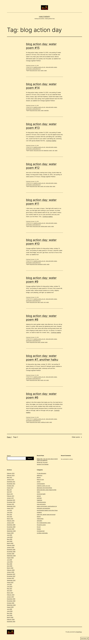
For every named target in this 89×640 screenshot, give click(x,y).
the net (39, 527)
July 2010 (9, 510)
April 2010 (9, 516)
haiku (38, 186)
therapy (39, 529)
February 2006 (10, 619)
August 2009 (10, 533)
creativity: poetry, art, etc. (39, 67)
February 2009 (10, 545)
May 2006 (9, 613)
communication (41, 483)
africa (31, 226)
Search (9, 455)
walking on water (45, 422)
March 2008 (10, 568)
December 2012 (11, 481)
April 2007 (9, 590)
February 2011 (10, 496)
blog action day (33, 70)
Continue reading (51, 140)
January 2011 (10, 498)
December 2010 (11, 500)
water (45, 70)
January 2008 (10, 572)
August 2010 (10, 508)
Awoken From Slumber (42, 464)
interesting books (41, 502)
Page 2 (15, 437)
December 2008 (11, 549)
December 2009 (11, 524)
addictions (39, 475)
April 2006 (9, 615)
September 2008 (11, 555)
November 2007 (11, 576)
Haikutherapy (44, 17)
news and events (50, 67)
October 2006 (10, 603)
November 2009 (11, 527)
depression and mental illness (44, 487)
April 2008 (9, 566)
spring (47, 186)
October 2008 (10, 553)
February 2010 (10, 520)
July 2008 (9, 559)
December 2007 (11, 574)
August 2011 (10, 487)
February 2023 (10, 475)
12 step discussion (41, 473)
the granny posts (41, 524)
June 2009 (9, 537)
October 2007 (10, 578)
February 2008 (10, 570)
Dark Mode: (83, 638)
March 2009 (10, 543)
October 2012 (10, 485)
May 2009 (9, 539)
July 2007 (9, 584)
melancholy (45, 150)
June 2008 (9, 561)
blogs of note (40, 479)
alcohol (39, 477)
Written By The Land (42, 462)
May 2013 (9, 477)
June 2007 (9, 586)
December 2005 (11, 621)
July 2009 (9, 535)
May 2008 (9, 564)
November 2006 (11, 601)
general (39, 496)
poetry (42, 70)
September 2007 (11, 580)
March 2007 (10, 592)
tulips (51, 186)
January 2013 (10, 479)
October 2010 (10, 504)
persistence (40, 264)
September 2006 (11, 605)
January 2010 (10, 522)
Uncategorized (40, 531)
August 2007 (10, 582)
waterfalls (46, 110)
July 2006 (9, 609)
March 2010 (10, 518)
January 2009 (10, 547)
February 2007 (10, 594)
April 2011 (9, 491)
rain (53, 150)
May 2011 (9, 489)
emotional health (41, 494)
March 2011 (10, 494)
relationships (40, 518)
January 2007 (10, 596)
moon (38, 70)
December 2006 (11, 598)
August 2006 (10, 607)
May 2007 (9, 588)
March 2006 (10, 617)
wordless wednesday (42, 533)
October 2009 (10, 529)
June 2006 (9, 611)
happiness (39, 500)
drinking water (44, 226)
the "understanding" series (43, 522)
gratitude (39, 498)
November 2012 (11, 483)
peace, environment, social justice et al (47, 506)
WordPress (79, 632)
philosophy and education (43, 508)
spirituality (39, 520)
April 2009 (9, 541)
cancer (38, 481)
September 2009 (11, 531)
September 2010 (11, 506)
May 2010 (9, 514)
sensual (42, 342)
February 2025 (10, 473)
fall (42, 150)
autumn (31, 150)
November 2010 (11, 502)
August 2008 (10, 557)
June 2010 (9, 512)
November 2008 (11, 551)
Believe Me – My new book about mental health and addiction (47, 459)
